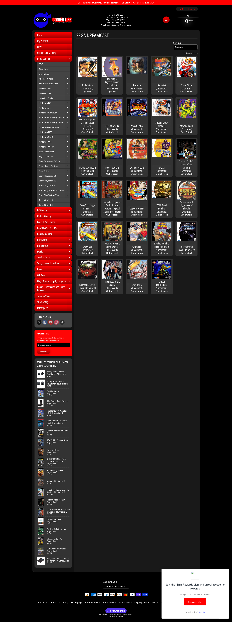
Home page (76, 602)
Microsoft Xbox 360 (54, 84)
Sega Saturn (54, 171)
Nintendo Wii (54, 142)
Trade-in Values (44, 296)
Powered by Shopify (116, 616)
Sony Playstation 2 (54, 181)
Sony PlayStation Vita (54, 196)
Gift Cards (41, 275)
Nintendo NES (54, 133)
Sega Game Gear (54, 157)
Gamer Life (115, 614)
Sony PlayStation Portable (54, 191)
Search (154, 602)
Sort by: (177, 42)
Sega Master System (54, 166)
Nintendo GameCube (54, 128)
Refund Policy (125, 602)
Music (54, 252)
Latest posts (54, 308)
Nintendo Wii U (54, 147)
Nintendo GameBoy (54, 113)
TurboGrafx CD (46, 205)
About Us (42, 602)
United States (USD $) (114, 586)
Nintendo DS (54, 103)
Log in (181, 9)
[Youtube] (50, 322)
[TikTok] (62, 322)
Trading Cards (54, 258)
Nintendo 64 (54, 108)
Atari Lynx (43, 69)
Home (40, 35)
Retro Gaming (54, 59)
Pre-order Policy (92, 602)
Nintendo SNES (54, 137)
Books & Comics (54, 234)
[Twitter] (39, 322)
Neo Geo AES (54, 89)
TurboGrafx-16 (46, 200)
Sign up (191, 9)
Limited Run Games (54, 222)
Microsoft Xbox (54, 79)
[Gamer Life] (52, 20)
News (54, 47)
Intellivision (44, 74)
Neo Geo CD (54, 94)
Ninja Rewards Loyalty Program (54, 281)
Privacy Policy (109, 602)
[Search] (166, 19)
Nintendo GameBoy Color (54, 123)
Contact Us (55, 602)
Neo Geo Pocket (54, 99)
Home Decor (54, 246)
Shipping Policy (141, 602)
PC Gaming (54, 210)
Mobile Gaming (44, 216)
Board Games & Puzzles (54, 228)
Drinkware (54, 240)
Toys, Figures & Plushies (54, 264)
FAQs (65, 602)
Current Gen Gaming (54, 53)
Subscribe (43, 351)
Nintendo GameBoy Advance (54, 118)
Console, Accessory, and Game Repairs (54, 288)
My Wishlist (42, 41)
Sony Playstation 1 (54, 176)
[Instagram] (56, 322)
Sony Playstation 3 (54, 186)
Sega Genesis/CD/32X (54, 162)
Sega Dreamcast (54, 152)
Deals (54, 269)
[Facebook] (44, 322)
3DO (41, 64)
